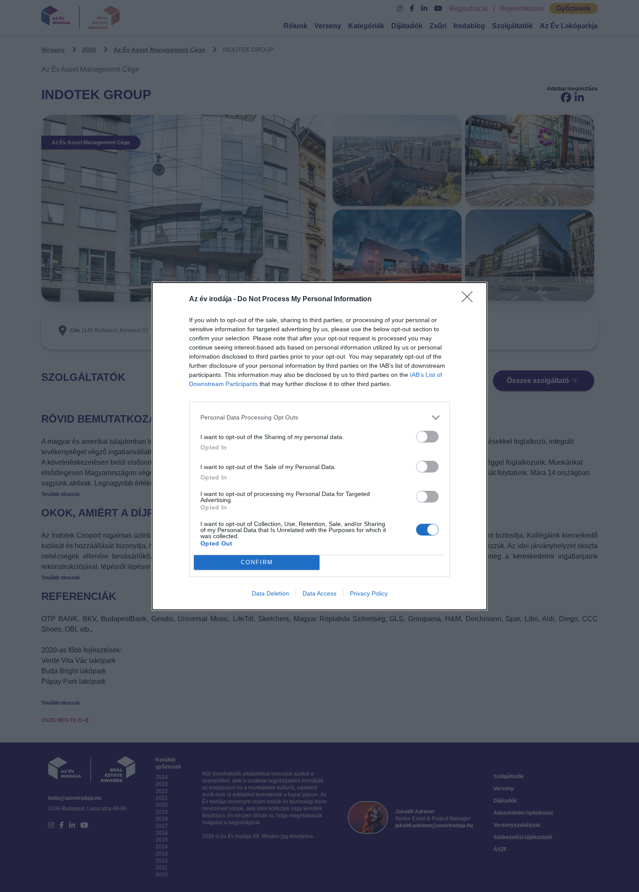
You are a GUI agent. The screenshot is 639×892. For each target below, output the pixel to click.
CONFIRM (257, 562)
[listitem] (319, 417)
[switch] (427, 437)
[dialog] (319, 446)
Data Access (319, 593)
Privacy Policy (369, 593)
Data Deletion (270, 593)
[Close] (470, 299)
